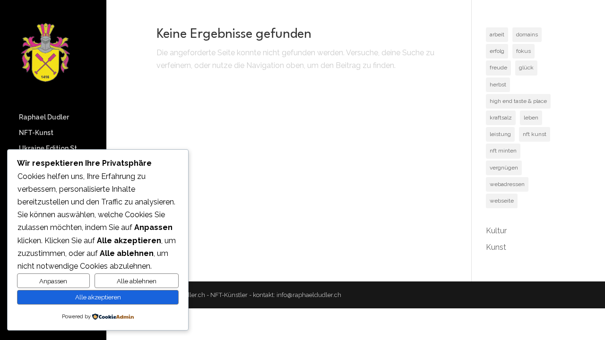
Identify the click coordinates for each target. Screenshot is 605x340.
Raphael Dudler (44, 117)
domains (527, 34)
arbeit (497, 34)
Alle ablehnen (136, 281)
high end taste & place (518, 101)
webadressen (507, 184)
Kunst (496, 247)
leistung (500, 134)
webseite (502, 200)
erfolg (497, 51)
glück (526, 67)
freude (498, 67)
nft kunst (534, 134)
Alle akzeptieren (98, 297)
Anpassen (53, 281)
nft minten (503, 150)
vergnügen (504, 167)
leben (531, 117)
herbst (498, 84)
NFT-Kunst (36, 132)
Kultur (496, 230)
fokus (523, 51)
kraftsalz (501, 117)
